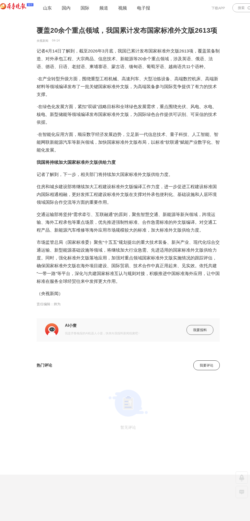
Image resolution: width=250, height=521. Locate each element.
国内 (66, 8)
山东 (47, 8)
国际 (85, 8)
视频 (122, 8)
